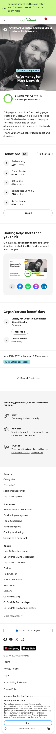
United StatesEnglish (29, 630)
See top (46, 154)
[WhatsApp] (28, 286)
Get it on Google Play (11, 648)
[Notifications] (44, 20)
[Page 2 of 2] (29, 85)
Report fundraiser (30, 378)
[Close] (51, 8)
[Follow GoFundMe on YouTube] (11, 639)
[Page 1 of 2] (27, 85)
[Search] (5, 20)
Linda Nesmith (19, 338)
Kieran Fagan (18, 201)
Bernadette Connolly (22, 190)
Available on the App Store (28, 648)
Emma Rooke (18, 171)
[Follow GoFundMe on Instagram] (22, 639)
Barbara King (18, 161)
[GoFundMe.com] (28, 19)
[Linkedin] (44, 286)
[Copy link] (12, 286)
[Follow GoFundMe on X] (17, 639)
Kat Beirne (17, 181)
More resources (11, 616)
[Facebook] (20, 286)
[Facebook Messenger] (36, 286)
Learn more (14, 11)
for (30, 30)
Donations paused (29, 70)
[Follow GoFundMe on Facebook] (5, 639)
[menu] (51, 20)
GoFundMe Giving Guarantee (27, 452)
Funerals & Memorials (34, 356)
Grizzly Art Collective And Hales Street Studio (28, 320)
